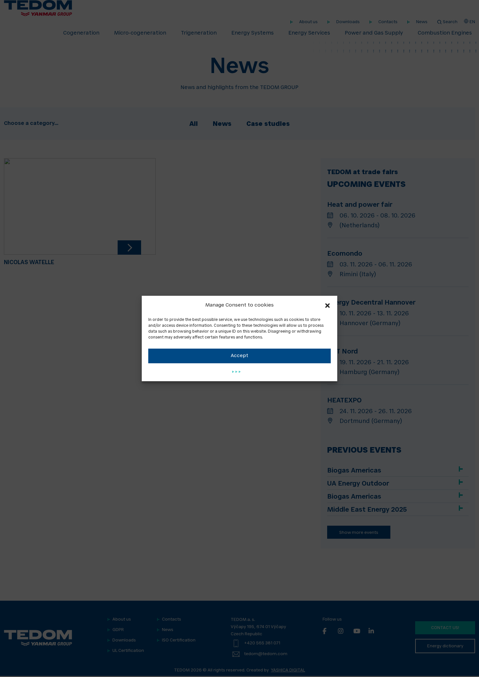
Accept (239, 356)
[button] (327, 305)
